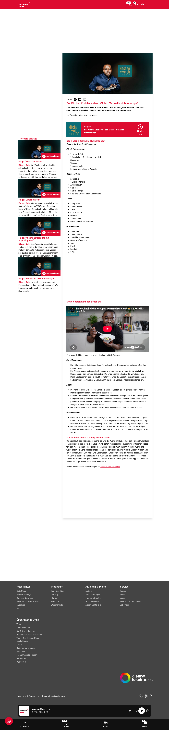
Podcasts (55, 601)
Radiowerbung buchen (26, 648)
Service (123, 591)
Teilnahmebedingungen (26, 655)
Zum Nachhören (58, 591)
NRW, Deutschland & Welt (27, 601)
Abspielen (140, 129)
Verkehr (123, 598)
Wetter (123, 594)
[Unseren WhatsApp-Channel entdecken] (141, 696)
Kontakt (19, 644)
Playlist (54, 598)
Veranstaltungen (92, 594)
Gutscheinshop (92, 601)
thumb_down (136, 710)
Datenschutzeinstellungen (53, 696)
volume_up (130, 711)
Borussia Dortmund (24, 598)
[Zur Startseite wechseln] (24, 4)
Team (18, 624)
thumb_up (147, 710)
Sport (18, 608)
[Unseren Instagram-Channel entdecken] (151, 696)
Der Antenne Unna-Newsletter (29, 634)
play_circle (142, 711)
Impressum (21, 662)
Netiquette (20, 651)
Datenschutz (21, 658)
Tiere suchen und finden (130, 601)
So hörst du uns (23, 628)
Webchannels (57, 605)
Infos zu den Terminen (110, 467)
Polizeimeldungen (24, 594)
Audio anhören (51, 156)
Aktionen (89, 591)
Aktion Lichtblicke (93, 605)
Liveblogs (20, 605)
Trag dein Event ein (93, 598)
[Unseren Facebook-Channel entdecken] (146, 696)
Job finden (124, 605)
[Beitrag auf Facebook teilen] (75, 99)
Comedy (54, 594)
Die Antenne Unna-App (26, 631)
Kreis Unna (21, 591)
